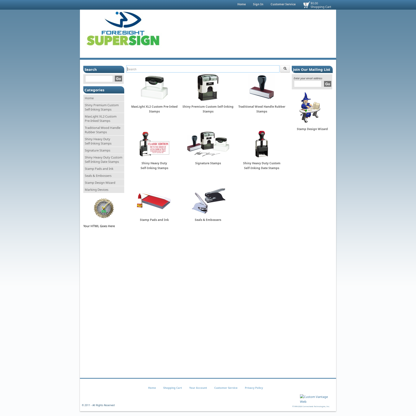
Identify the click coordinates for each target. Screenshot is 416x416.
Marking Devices (96, 189)
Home (241, 4)
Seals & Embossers (98, 175)
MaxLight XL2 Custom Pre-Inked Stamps (101, 118)
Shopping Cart (321, 7)
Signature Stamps (97, 150)
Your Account (198, 388)
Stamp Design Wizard (100, 182)
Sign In (258, 4)
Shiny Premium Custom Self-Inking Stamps (102, 107)
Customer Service (283, 4)
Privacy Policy (254, 388)
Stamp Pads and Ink (99, 168)
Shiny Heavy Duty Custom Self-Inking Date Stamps (103, 159)
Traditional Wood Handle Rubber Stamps (102, 129)
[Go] (118, 78)
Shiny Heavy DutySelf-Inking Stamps (98, 141)
